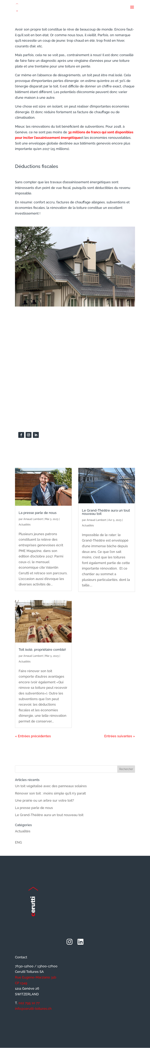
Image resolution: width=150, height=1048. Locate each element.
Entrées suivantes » (119, 736)
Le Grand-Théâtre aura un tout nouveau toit (106, 512)
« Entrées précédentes (33, 736)
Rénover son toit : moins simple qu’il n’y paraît (50, 793)
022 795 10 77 (29, 1003)
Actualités (25, 524)
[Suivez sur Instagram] (28, 435)
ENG (18, 842)
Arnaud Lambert (33, 519)
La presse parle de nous (38, 513)
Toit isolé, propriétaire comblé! (42, 649)
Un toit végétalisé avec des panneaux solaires (51, 786)
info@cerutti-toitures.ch (33, 1009)
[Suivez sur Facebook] (21, 435)
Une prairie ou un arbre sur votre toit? (44, 800)
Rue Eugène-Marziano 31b (35, 977)
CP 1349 (21, 983)
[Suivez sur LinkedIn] (36, 435)
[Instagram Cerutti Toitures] (69, 942)
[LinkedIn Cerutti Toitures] (80, 942)
